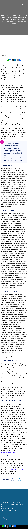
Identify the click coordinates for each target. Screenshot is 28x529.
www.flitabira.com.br (16, 469)
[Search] (23, 4)
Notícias (4, 55)
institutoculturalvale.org (9, 452)
